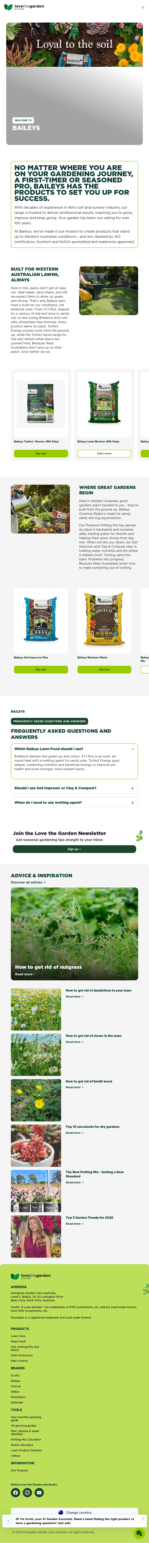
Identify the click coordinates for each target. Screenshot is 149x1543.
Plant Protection (22, 1355)
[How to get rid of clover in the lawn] (36, 1055)
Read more (25, 974)
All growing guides (23, 1426)
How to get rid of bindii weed (89, 1081)
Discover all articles (26, 882)
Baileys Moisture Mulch (92, 657)
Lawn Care (18, 1336)
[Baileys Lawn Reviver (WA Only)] (104, 404)
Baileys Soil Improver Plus (31, 657)
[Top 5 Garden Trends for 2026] (36, 1236)
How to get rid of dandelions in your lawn (98, 990)
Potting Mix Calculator (26, 1439)
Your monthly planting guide (26, 1418)
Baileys (15, 1381)
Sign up (73, 849)
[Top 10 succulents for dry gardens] (36, 1146)
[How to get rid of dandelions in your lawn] (36, 1009)
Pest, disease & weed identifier (25, 1432)
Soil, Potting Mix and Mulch (25, 1348)
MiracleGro (18, 1397)
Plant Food (18, 1341)
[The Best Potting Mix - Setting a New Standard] (36, 1191)
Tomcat (16, 1386)
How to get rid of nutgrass (48, 967)
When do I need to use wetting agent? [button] (48, 802)
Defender (17, 1402)
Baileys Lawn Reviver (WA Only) (98, 441)
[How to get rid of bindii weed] (36, 1100)
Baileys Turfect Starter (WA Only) (36, 441)
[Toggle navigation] (143, 7)
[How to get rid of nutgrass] (74, 934)
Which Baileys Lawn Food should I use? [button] (48, 748)
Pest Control (19, 1361)
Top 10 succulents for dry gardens (92, 1127)
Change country (79, 1512)
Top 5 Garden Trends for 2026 (89, 1217)
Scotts (15, 1375)
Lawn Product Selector (26, 1450)
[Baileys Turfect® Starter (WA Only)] (41, 404)
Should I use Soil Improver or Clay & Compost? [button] (55, 788)
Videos (15, 1456)
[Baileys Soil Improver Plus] (41, 620)
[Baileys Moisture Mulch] (104, 620)
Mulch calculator (22, 1445)
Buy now (52, 454)
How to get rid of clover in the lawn (93, 1036)
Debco (15, 1392)
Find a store (104, 453)
